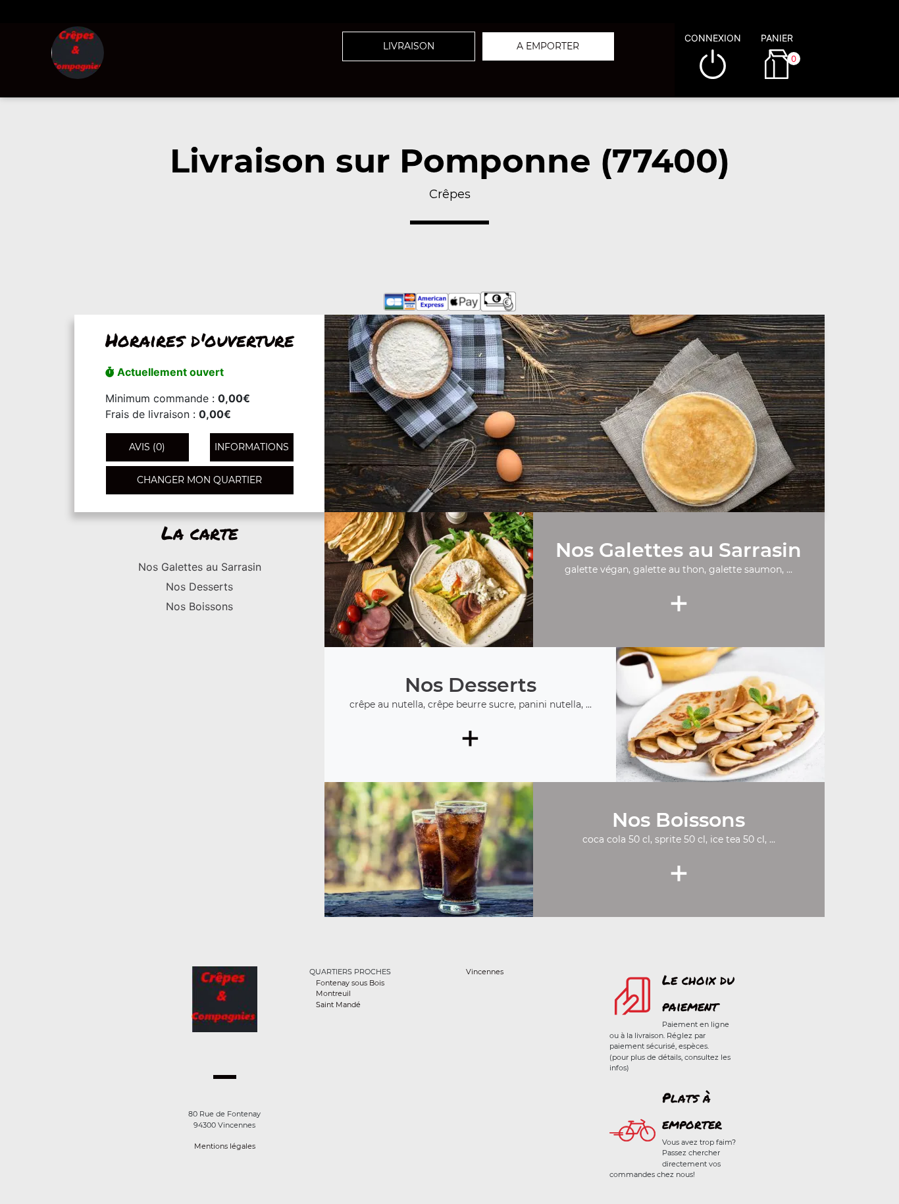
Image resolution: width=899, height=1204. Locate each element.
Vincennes (484, 971)
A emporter (548, 46)
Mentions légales (224, 1146)
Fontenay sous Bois (350, 982)
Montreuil (333, 993)
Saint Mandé (338, 1004)
